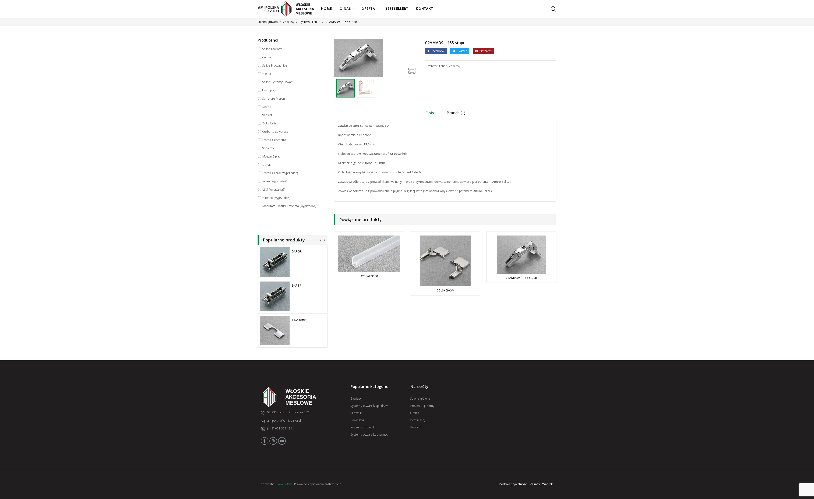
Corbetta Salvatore (275, 132)
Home (326, 8)
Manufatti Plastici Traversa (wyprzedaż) (289, 206)
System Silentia (310, 22)
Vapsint (267, 115)
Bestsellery (396, 8)
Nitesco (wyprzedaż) (276, 198)
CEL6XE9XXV (445, 290)
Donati (267, 165)
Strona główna (268, 22)
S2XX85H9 (299, 320)
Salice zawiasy (272, 49)
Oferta (368, 8)
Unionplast (269, 90)
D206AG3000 (369, 276)
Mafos (266, 107)
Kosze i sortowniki (362, 427)
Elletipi (266, 74)
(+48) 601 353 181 (279, 428)
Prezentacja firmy (422, 406)
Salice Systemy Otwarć (277, 82)
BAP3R (296, 285)
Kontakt (424, 8)
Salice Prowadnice (274, 65)
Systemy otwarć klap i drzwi (369, 406)
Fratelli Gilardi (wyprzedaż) (280, 173)
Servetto (268, 148)
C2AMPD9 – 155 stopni (522, 278)
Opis (429, 112)
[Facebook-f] (264, 441)
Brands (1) (456, 112)
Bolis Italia (269, 123)
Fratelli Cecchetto (274, 140)
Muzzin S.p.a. (271, 156)
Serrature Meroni (274, 98)
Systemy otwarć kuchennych (369, 434)
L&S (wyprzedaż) (273, 189)
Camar (266, 57)
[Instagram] (273, 441)
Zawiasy (288, 22)
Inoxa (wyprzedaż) (274, 181)
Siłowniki (356, 413)
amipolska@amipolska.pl (284, 420)
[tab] (429, 114)
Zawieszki (357, 420)
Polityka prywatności (513, 484)
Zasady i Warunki (541, 484)
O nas (345, 8)
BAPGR (297, 251)
